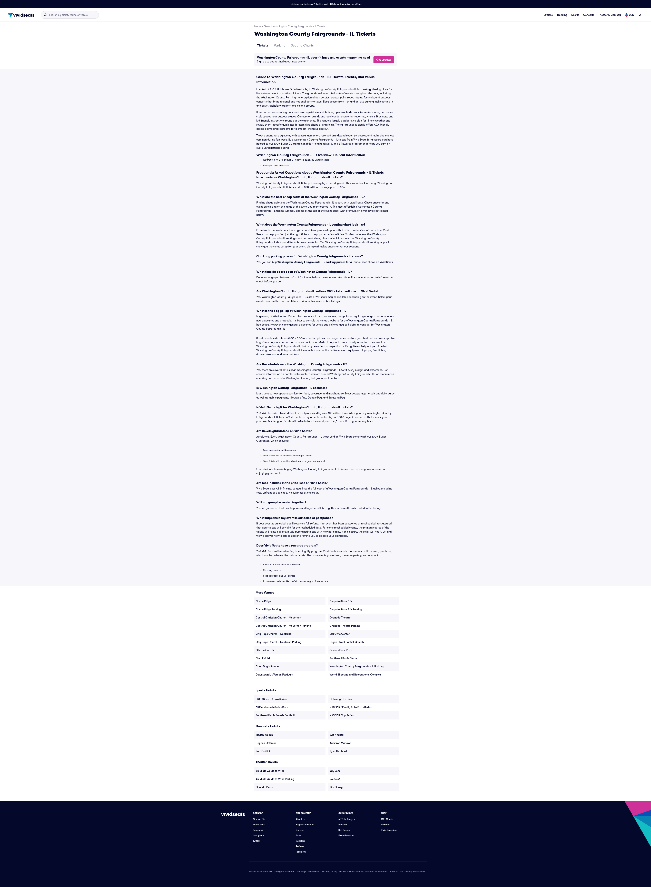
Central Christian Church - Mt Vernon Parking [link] (283, 625)
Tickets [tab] (262, 45)
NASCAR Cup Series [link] (342, 715)
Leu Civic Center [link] (340, 633)
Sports (575, 14)
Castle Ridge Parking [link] (268, 609)
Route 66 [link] (335, 779)
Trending (562, 14)
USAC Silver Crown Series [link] (271, 699)
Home (257, 26)
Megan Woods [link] (264, 734)
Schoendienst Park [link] (341, 650)
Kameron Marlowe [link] (340, 743)
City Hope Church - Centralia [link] (273, 633)
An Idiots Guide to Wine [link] (270, 770)
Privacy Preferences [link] (415, 871)
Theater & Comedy (609, 14)
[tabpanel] (325, 59)
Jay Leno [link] (335, 770)
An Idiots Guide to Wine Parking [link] (275, 779)
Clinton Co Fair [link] (265, 650)
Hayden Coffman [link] (266, 743)
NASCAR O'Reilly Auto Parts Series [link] (350, 707)
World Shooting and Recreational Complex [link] (355, 674)
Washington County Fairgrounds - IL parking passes (311, 262)
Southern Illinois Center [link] (344, 658)
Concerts (588, 14)
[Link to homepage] (21, 15)
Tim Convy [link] (336, 787)
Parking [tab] (279, 45)
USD (631, 14)
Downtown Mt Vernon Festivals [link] (274, 674)
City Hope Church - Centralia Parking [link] (278, 642)
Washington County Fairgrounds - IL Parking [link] (356, 666)
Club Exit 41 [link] (263, 658)
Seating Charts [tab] (302, 45)
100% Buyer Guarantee (339, 4)
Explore (548, 14)
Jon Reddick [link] (263, 751)
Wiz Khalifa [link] (336, 734)
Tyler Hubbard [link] (338, 751)
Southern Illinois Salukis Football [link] (275, 715)
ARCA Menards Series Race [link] (272, 707)
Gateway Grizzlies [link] (341, 699)
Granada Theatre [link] (340, 617)
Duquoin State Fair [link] (341, 601)
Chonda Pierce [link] (264, 787)
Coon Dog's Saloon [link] (267, 666)
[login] (640, 15)
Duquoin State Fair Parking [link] (346, 609)
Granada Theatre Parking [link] (345, 625)
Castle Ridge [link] (263, 601)
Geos (267, 26)
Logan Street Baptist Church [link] (347, 642)
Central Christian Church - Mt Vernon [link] (278, 617)
